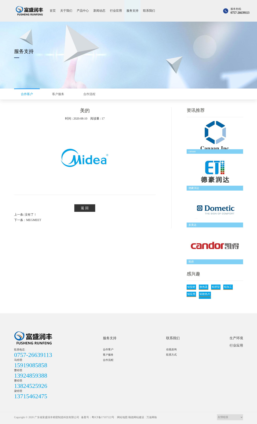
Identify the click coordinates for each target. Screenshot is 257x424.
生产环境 (236, 338)
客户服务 (108, 354)
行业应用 (116, 10)
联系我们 (149, 10)
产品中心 (83, 10)
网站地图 (122, 417)
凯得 (191, 261)
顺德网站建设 (136, 417)
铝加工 (228, 286)
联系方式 (171, 354)
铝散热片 (205, 294)
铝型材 (191, 286)
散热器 (204, 286)
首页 (53, 10)
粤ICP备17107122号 (103, 417)
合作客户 (108, 349)
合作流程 (108, 360)
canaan (192, 151)
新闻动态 (99, 10)
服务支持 (132, 10)
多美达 (192, 224)
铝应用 (191, 294)
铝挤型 (216, 286)
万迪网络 (151, 417)
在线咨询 (171, 349)
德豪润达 (194, 188)
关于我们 (66, 10)
